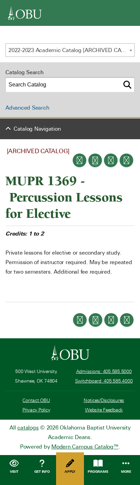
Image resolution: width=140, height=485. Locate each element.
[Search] (127, 84)
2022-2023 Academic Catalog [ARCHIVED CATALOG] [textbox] (71, 50)
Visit (14, 471)
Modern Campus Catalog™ (85, 446)
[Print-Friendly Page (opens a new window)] (111, 160)
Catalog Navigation (37, 129)
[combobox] (70, 50)
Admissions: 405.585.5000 (104, 371)
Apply (70, 471)
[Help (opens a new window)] (126, 160)
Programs (98, 471)
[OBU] (25, 13)
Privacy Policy (36, 410)
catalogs (27, 427)
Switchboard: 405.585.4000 (104, 381)
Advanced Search (27, 107)
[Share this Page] (95, 160)
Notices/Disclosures (104, 400)
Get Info (42, 471)
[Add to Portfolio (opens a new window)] (79, 160)
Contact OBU (36, 400)
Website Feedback (104, 410)
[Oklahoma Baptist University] (70, 352)
